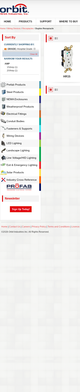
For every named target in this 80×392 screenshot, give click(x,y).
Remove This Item (35, 49)
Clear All (33, 54)
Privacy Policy (39, 226)
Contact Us (14, 226)
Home (2, 28)
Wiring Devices (14, 28)
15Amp (10, 67)
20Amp (10, 70)
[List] (56, 38)
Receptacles (28, 28)
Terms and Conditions (59, 226)
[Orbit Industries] (18, 9)
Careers (26, 226)
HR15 (66, 76)
